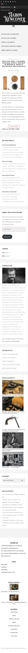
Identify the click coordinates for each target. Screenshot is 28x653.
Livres (14, 615)
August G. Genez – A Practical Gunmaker (11, 467)
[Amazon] (13, 1)
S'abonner (7, 237)
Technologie (14, 632)
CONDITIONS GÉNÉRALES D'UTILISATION (11, 545)
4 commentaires (13, 73)
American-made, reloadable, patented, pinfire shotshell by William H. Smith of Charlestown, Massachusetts (14, 63)
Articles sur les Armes (8, 357)
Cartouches (11, 59)
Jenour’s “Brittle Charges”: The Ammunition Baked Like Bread (14, 603)
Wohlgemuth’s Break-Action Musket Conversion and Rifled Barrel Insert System (13, 523)
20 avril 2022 (14, 68)
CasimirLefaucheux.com (8, 572)
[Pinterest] (6, 1)
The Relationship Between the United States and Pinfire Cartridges (13, 449)
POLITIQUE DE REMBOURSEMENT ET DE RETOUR (13, 553)
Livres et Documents (8, 361)
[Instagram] (4, 1)
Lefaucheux (14, 629)
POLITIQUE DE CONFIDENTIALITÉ (9, 548)
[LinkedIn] (9, 1)
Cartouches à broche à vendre (11, 364)
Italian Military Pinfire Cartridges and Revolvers (13, 395)
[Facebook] (2, 1)
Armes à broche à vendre (9, 368)
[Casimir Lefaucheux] (11, 1)
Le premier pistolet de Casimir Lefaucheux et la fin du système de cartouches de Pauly (13, 430)
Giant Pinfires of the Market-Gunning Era (10, 591)
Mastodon (4, 564)
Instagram (4, 569)
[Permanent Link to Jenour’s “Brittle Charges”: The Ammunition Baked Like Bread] (14, 600)
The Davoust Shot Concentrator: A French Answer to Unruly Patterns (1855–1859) (12, 515)
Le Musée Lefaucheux (14, 625)
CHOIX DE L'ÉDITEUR (14, 619)
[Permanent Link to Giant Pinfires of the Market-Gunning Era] (14, 589)
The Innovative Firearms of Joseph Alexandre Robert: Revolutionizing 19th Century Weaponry (12, 507)
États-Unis (17, 59)
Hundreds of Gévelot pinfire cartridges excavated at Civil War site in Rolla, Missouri (13, 412)
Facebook (4, 567)
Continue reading (14, 126)
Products (4, 7)
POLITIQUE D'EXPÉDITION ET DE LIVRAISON (12, 551)
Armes (14, 622)
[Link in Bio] (16, 1)
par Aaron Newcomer (13, 70)
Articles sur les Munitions (10, 354)
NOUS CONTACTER (6, 556)
